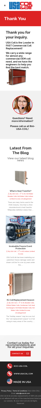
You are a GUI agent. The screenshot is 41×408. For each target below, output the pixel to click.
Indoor (31, 196)
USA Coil (15, 194)
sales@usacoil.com (23, 393)
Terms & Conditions (20, 391)
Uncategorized (26, 199)
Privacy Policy (6, 391)
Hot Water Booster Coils (23, 308)
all (25, 194)
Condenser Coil (25, 305)
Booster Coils (29, 303)
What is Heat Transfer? (20, 191)
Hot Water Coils (22, 196)
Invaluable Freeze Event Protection (20, 247)
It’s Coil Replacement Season (20, 300)
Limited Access (15, 199)
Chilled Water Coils (12, 305)
